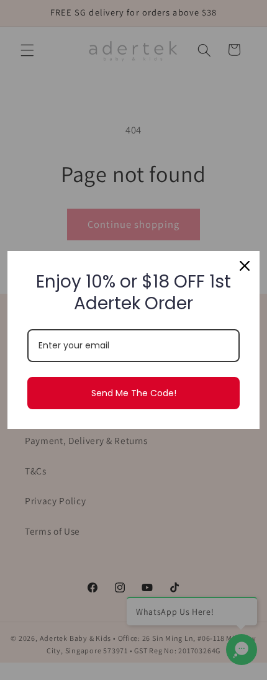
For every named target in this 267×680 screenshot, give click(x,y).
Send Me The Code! (133, 393)
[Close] (245, 266)
